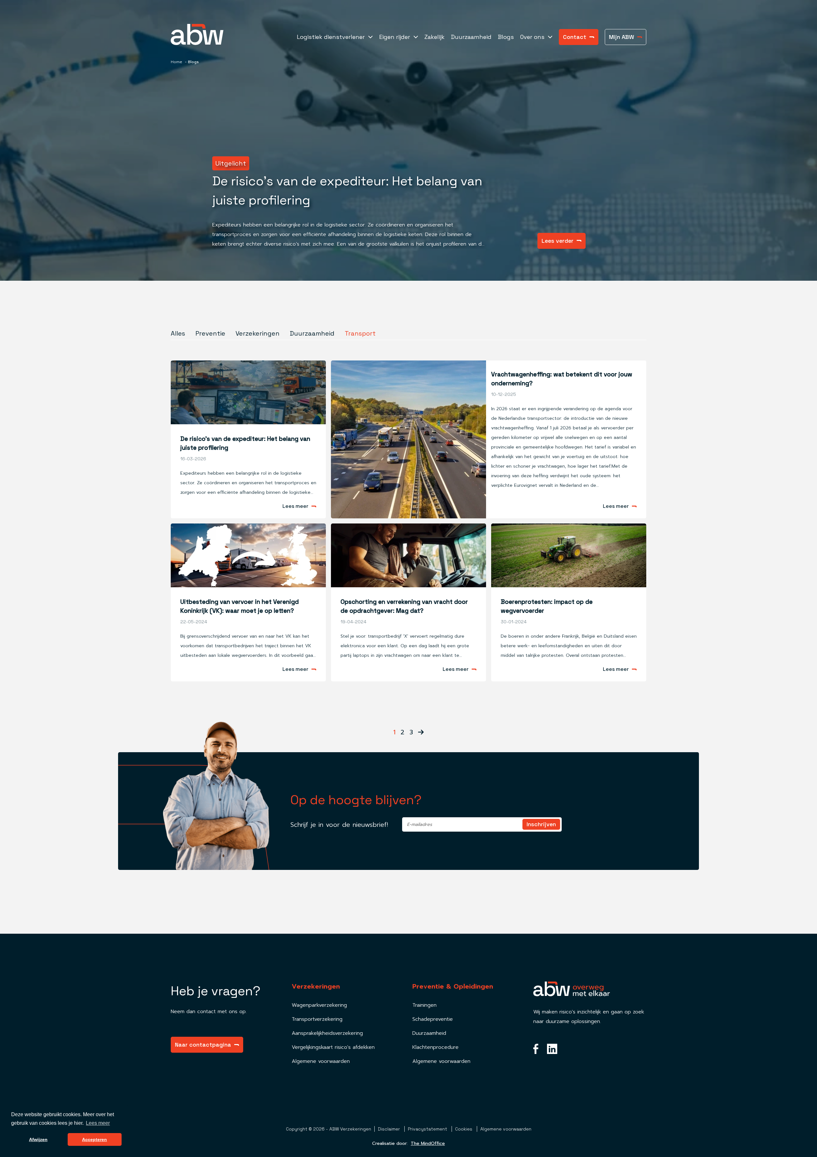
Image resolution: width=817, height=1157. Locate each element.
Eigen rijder (394, 37)
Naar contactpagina (203, 1044)
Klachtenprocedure (435, 1047)
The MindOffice (428, 1143)
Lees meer (295, 506)
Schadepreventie (432, 1019)
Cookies (464, 1129)
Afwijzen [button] (38, 1139)
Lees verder (557, 240)
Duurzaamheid (471, 37)
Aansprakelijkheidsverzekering (327, 1033)
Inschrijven (541, 824)
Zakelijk (434, 37)
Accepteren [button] (94, 1139)
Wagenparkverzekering (319, 1005)
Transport (360, 333)
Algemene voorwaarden (321, 1061)
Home (176, 62)
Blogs (506, 37)
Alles (178, 333)
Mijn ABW (621, 37)
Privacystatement (428, 1129)
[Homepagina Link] (206, 34)
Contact (574, 37)
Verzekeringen (258, 333)
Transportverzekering (317, 1019)
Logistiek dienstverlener (331, 37)
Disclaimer (389, 1129)
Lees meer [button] (98, 1123)
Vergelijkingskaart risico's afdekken (333, 1047)
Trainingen (424, 1005)
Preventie (210, 333)
